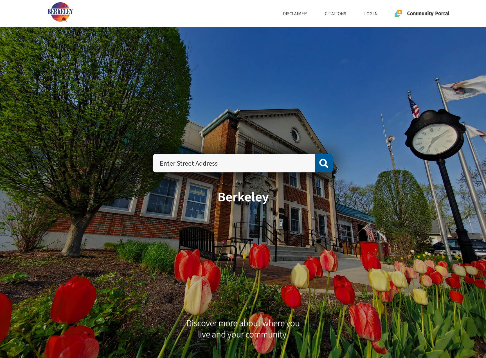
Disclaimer (295, 13)
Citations (335, 13)
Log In (371, 13)
